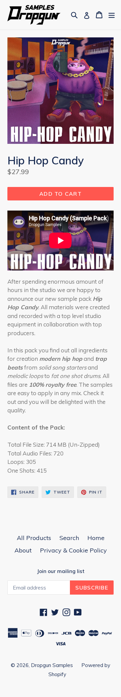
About (23, 550)
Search (69, 538)
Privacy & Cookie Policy (73, 550)
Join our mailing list (60, 571)
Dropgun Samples (52, 665)
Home (96, 538)
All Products (34, 538)
